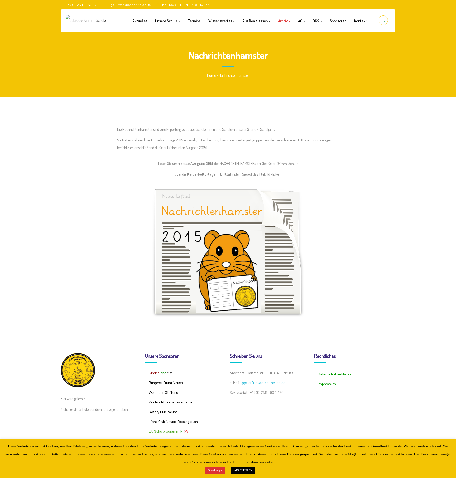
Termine (194, 21)
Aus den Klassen (255, 21)
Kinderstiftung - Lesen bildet (171, 402)
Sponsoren (338, 21)
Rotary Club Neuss (163, 411)
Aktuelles (140, 21)
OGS (316, 21)
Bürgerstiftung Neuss (166, 382)
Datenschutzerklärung (335, 374)
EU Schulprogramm (168, 431)
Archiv (283, 21)
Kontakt (360, 21)
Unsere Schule (166, 21)
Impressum (327, 383)
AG (300, 21)
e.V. (161, 372)
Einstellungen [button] (215, 470)
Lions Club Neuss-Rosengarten (173, 421)
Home (211, 75)
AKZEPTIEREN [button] (243, 470)
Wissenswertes (220, 21)
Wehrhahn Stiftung (163, 392)
